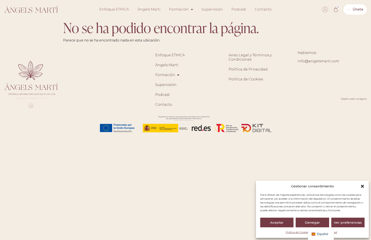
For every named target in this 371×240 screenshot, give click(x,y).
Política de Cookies (297, 232)
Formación (179, 9)
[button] (362, 186)
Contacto (263, 9)
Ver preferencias (348, 222)
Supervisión (212, 9)
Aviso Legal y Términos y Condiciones (250, 57)
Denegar (312, 222)
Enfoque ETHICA (114, 9)
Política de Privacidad (248, 69)
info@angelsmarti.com (318, 61)
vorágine (361, 98)
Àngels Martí (148, 9)
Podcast (238, 9)
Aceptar (277, 222)
